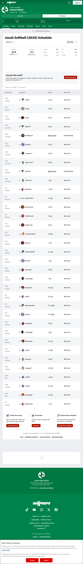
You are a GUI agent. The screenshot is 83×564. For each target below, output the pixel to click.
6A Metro (33, 54)
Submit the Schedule (65, 426)
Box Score (67, 100)
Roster (13, 26)
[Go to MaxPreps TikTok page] (27, 510)
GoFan (35, 537)
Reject (46, 560)
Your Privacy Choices (41, 526)
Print (71, 42)
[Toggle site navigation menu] (2, 2)
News (44, 26)
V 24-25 (20, 16)
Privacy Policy (46, 520)
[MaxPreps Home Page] (32, 31)
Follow (63, 16)
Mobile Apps (46, 516)
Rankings (30, 26)
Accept (32, 560)
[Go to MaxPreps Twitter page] (48, 510)
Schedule (6, 26)
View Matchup (68, 135)
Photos (37, 26)
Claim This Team (70, 77)
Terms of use (34, 523)
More (50, 26)
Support (40, 528)
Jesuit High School (41, 480)
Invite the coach (13, 426)
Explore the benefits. (12, 80)
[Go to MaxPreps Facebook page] (56, 510)
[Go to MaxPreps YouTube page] (34, 510)
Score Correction (44, 437)
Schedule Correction (31, 437)
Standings (21, 26)
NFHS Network (44, 537)
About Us (35, 516)
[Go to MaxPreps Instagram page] (41, 510)
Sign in (77, 3)
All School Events (57, 437)
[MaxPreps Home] (11, 2)
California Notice (47, 523)
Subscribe (35, 520)
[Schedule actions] (76, 42)
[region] (41, 552)
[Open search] (69, 2)
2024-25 (9, 42)
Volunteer (36, 426)
